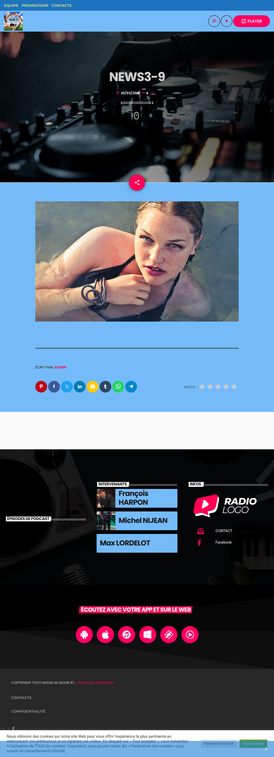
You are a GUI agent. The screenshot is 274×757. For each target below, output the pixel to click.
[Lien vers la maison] (13, 21)
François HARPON (133, 498)
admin (60, 367)
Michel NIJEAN (143, 521)
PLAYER (251, 21)
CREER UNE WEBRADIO (95, 682)
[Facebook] (78, 5)
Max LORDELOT (125, 543)
